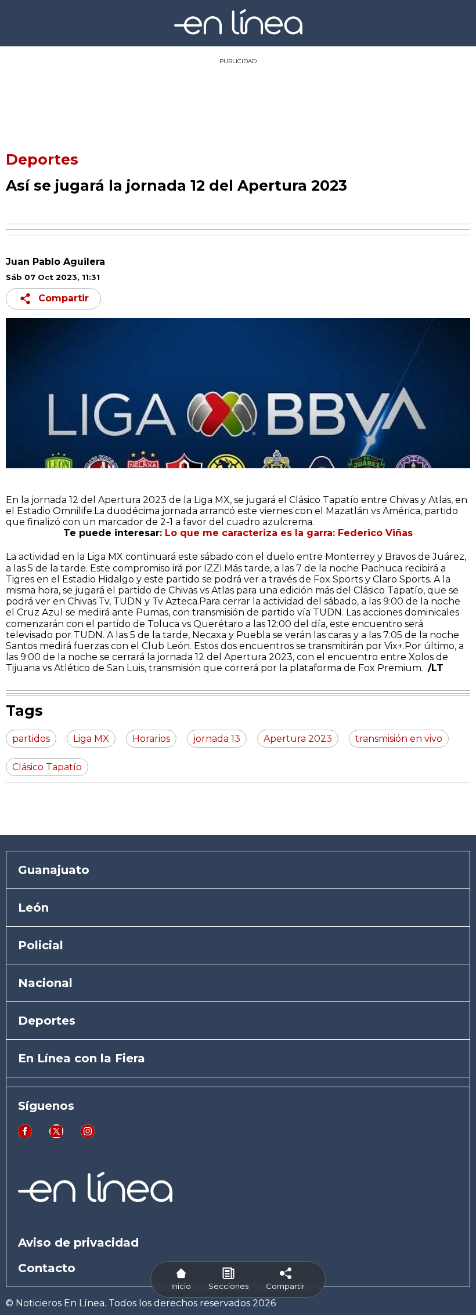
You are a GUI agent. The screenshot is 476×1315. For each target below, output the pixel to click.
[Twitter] (56, 1135)
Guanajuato (53, 870)
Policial (40, 945)
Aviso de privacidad (78, 1243)
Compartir (63, 298)
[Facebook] (25, 1135)
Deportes (42, 159)
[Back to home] (238, 31)
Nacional (45, 983)
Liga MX (212, 499)
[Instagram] (88, 1135)
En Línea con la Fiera (81, 1058)
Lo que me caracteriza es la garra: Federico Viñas (289, 532)
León (33, 908)
